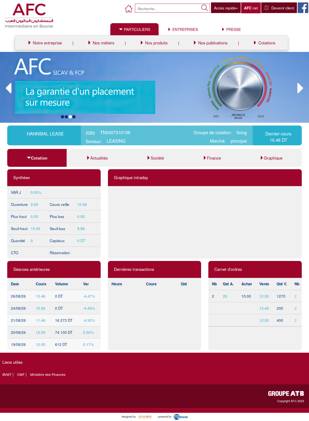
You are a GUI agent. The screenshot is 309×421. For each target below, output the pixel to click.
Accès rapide (225, 7)
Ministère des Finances (47, 374)
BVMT (6, 374)
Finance (214, 158)
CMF (20, 374)
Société (157, 158)
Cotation (39, 158)
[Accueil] (29, 16)
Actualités (99, 158)
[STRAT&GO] (145, 416)
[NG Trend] (182, 416)
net (251, 8)
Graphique (273, 158)
